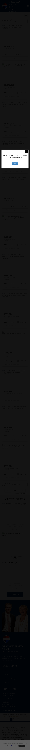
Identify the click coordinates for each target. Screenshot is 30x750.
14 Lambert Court (9, 201)
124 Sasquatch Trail (9, 239)
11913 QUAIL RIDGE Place (11, 468)
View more (15, 595)
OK (22, 746)
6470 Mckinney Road (9, 87)
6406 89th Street (8, 355)
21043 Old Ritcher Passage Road (13, 394)
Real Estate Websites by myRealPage (18, 716)
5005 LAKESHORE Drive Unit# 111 (13, 126)
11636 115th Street (9, 49)
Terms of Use (14, 745)
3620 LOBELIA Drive (9, 278)
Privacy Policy (6, 716)
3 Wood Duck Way (9, 430)
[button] (3, 710)
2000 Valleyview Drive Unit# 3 (12, 317)
